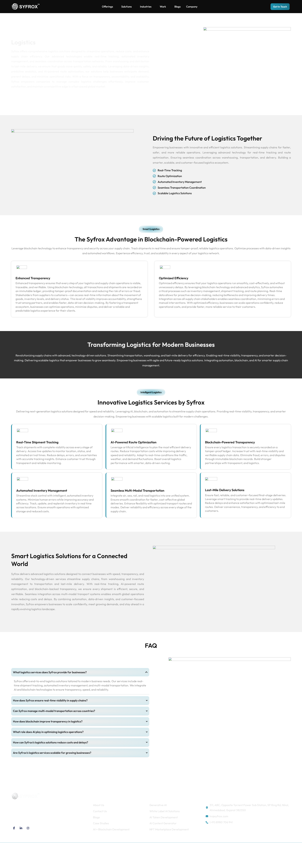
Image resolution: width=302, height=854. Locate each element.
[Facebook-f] (14, 828)
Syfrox (43, 848)
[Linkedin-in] (21, 828)
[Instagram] (28, 828)
